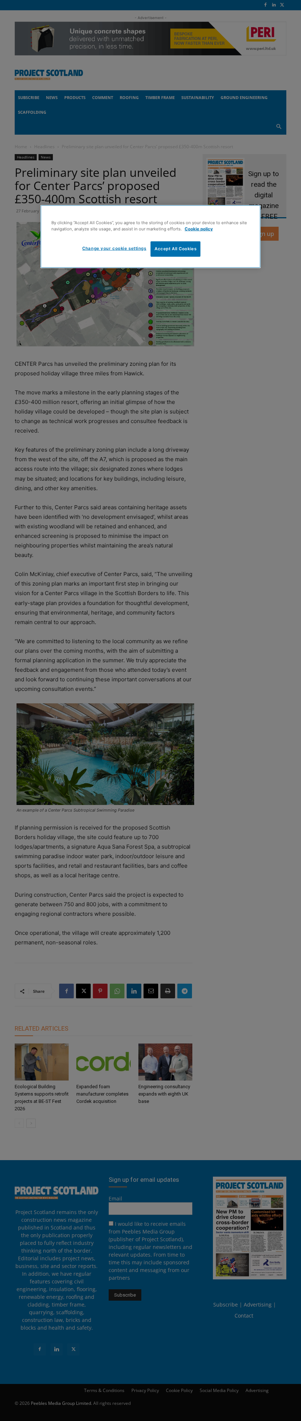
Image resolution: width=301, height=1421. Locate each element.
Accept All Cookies (175, 248)
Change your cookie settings (114, 248)
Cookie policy (199, 229)
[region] (150, 236)
